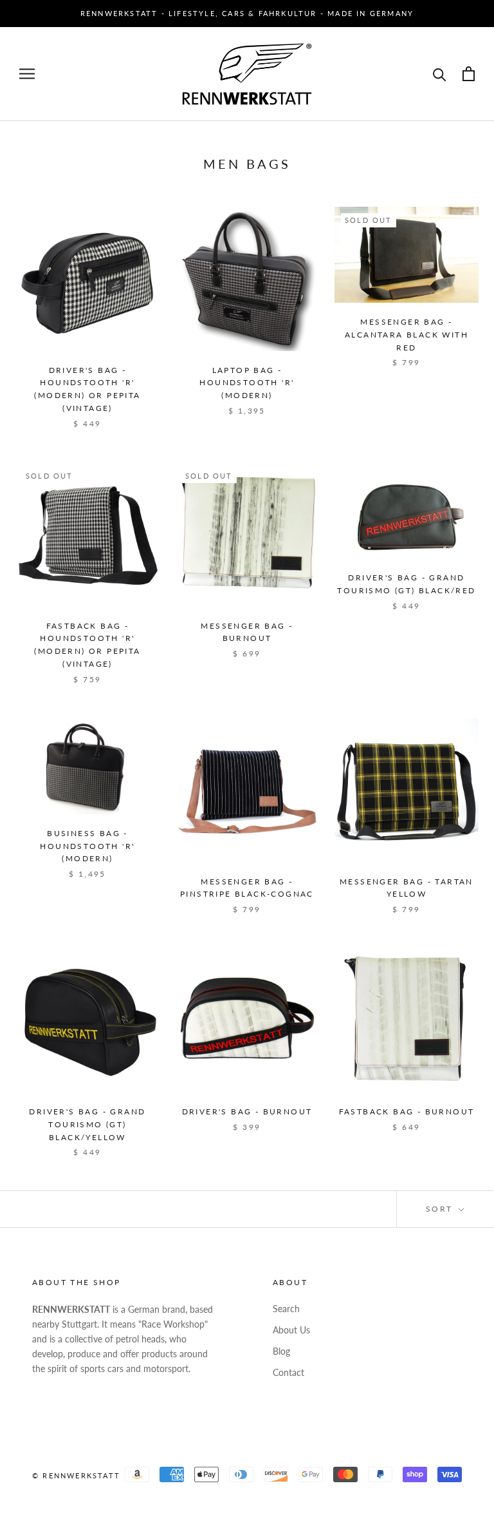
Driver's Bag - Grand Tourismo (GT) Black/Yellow (87, 1124)
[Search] (439, 74)
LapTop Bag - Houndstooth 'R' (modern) (246, 383)
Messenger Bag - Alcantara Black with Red (406, 334)
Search (286, 1308)
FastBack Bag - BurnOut (407, 1111)
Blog (281, 1351)
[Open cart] (468, 73)
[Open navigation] (27, 73)
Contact (288, 1372)
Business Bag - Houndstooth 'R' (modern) (87, 846)
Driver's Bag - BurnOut (247, 1111)
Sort (441, 1209)
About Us (291, 1329)
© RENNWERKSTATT (76, 1475)
